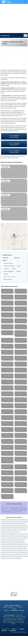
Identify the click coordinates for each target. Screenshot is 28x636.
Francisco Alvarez (20, 352)
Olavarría (20, 411)
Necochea (7, 411)
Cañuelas (7, 315)
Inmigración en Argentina (7, 511)
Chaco (9, 616)
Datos (3, 508)
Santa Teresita (7, 467)
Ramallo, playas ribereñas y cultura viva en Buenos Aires (13, 540)
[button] (14, 235)
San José (17, 156)
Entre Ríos (7, 618)
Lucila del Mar (7, 382)
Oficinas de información (9, 266)
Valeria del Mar (7, 484)
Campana (20, 309)
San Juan (12, 620)
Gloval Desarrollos (22, 632)
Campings (6, 274)
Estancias (18, 271)
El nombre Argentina (13, 510)
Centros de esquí (22, 508)
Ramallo (7, 435)
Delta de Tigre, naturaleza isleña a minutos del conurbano (13, 523)
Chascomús (21, 327)
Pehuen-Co (7, 423)
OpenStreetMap (20, 249)
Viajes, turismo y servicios (9, 276)
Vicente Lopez (7, 490)
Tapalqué (20, 473)
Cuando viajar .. (5, 510)
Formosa (12, 618)
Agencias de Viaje (7, 279)
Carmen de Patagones (7, 327)
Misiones (14, 619)
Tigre (7, 479)
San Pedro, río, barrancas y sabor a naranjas (11, 532)
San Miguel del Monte (20, 453)
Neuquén (19, 619)
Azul (21, 291)
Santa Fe (5, 622)
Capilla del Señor (21, 315)
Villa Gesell (20, 490)
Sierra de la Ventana (21, 467)
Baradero (20, 303)
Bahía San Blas (20, 297)
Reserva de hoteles (17, 511)
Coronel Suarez (5, 35)
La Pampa (20, 618)
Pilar (7, 429)
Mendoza (9, 619)
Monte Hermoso (21, 406)
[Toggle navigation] (25, 2)
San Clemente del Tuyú (20, 447)
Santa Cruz (22, 620)
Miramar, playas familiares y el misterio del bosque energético (14, 548)
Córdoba (18, 616)
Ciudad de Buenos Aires (20, 333)
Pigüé (20, 423)
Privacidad (19, 607)
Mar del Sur (21, 394)
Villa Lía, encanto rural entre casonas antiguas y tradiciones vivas (15, 519)
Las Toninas (7, 376)
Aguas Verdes (7, 291)
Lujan (20, 382)
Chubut (13, 616)
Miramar (7, 406)
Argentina (9, 158)
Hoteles (13, 268)
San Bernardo (7, 447)
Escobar (7, 352)
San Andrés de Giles (7, 441)
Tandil (7, 473)
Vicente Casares (21, 484)
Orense (7, 417)
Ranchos (21, 435)
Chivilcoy (7, 333)
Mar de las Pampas (20, 388)
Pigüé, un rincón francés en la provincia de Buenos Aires (13, 542)
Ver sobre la (14, 144)
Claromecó (7, 340)
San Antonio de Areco (20, 441)
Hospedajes (6, 268)
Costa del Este (20, 346)
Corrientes (23, 616)
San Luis (16, 620)
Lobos (20, 376)
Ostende (21, 417)
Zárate (7, 496)
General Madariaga (7, 358)
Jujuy (16, 618)
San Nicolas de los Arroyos (7, 460)
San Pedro (20, 459)
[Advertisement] (14, 18)
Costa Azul (7, 346)
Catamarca (5, 616)
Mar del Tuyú (7, 400)
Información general (8, 263)
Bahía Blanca (7, 297)
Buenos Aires (16, 158)
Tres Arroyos (21, 479)
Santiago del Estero (12, 622)
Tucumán (13, 623)
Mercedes (20, 400)
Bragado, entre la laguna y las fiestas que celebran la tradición (14, 530)
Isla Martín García (7, 364)
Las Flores (20, 370)
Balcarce (7, 303)
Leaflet (14, 249)
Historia (7, 508)
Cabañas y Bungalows (9, 271)
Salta (8, 620)
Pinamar (21, 429)
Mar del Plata (7, 394)
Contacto (14, 609)
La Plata (12, 156)
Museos (19, 266)
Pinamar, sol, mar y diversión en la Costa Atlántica (12, 558)
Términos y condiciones (8, 607)
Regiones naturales (23, 510)
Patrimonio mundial (14, 508)
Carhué (7, 321)
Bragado (7, 309)
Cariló (20, 321)
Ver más (14, 136)
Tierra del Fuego (20, 622)
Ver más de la (14, 151)
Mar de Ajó (7, 388)
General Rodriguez (20, 358)
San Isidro (7, 453)
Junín (21, 364)
